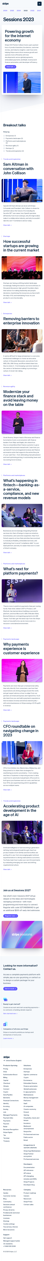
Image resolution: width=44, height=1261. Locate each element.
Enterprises (28, 1069)
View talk (10, 67)
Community (7, 1202)
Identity (6, 1103)
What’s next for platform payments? (20, 570)
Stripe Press (28, 1202)
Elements (6, 1098)
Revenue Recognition (10, 1129)
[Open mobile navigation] (39, 4)
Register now (10, 916)
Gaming (26, 1115)
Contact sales (29, 1204)
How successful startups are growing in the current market (21, 245)
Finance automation (31, 1086)
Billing (5, 1077)
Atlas (5, 1072)
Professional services (31, 1134)
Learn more (7, 1038)
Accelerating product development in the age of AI (21, 810)
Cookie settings (9, 1224)
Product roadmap (30, 1193)
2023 (26, 10)
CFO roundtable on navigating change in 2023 (20, 730)
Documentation (29, 1167)
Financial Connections (11, 1100)
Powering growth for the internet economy (19, 35)
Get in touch (9, 989)
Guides (5, 1193)
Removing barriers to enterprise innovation (21, 320)
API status (27, 1173)
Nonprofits (27, 1131)
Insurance (27, 1123)
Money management (31, 1098)
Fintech (26, 1112)
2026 (5, 10)
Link (4, 1112)
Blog (4, 1199)
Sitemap (6, 1221)
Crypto (5, 1092)
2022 (32, 10)
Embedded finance (30, 1083)
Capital (5, 1080)
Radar (5, 1126)
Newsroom (27, 1199)
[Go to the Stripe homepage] (5, 1057)
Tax (4, 1135)
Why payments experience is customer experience (21, 648)
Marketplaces (28, 1095)
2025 (12, 10)
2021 (39, 10)
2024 (19, 10)
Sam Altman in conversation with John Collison (18, 168)
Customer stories (9, 1196)
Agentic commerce (30, 1074)
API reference (28, 1170)
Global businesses (30, 1089)
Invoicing (6, 1106)
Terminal (6, 1138)
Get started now (9, 1013)
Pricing (5, 1069)
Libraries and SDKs (30, 1179)
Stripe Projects (29, 1182)
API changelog (29, 1176)
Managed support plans (11, 1241)
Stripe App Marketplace (32, 1151)
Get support (7, 1238)
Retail (26, 1140)
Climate (6, 1086)
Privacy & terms (9, 1210)
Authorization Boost (10, 1074)
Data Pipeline (8, 1095)
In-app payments (30, 1092)
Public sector (28, 1137)
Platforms (27, 1100)
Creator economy (30, 1109)
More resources (9, 1230)
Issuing (5, 1109)
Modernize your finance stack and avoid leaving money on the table (20, 398)
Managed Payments (10, 1115)
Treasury (6, 1141)
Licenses (6, 1218)
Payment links (8, 1118)
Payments (7, 1121)
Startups (27, 1072)
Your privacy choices (10, 1227)
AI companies (28, 1106)
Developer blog (29, 1185)
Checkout (6, 1083)
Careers (26, 1196)
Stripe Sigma (7, 1132)
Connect (6, 1089)
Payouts (6, 1124)
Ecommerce (28, 1080)
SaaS (25, 1103)
